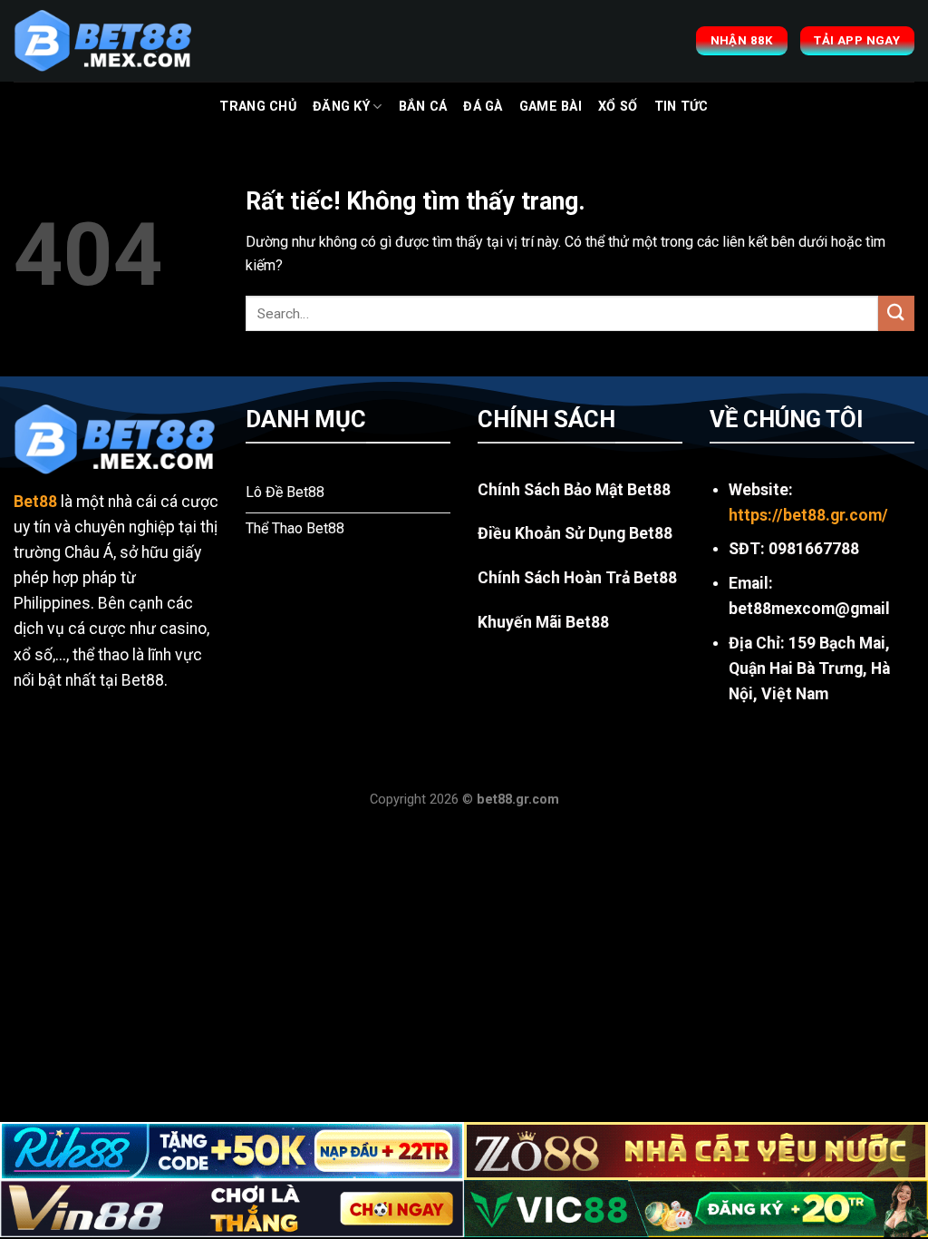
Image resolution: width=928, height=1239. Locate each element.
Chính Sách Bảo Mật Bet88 (574, 490)
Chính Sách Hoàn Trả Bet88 (577, 578)
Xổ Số (617, 106)
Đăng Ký (341, 106)
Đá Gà (482, 106)
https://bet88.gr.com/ (808, 515)
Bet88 (35, 502)
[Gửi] (896, 313)
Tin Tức (681, 106)
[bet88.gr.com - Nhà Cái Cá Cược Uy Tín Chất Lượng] (104, 41)
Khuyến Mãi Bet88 (543, 622)
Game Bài (550, 106)
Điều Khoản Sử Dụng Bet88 (575, 533)
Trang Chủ (257, 106)
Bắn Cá (423, 106)
